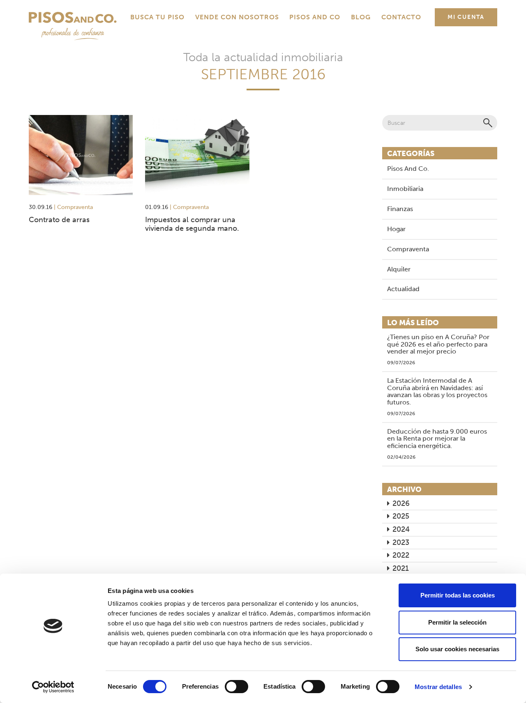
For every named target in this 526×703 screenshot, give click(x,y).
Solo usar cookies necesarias (457, 649)
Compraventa (408, 249)
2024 (401, 529)
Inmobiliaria (405, 189)
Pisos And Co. (408, 168)
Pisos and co (314, 17)
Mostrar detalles (438, 686)
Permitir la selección (457, 622)
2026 (401, 503)
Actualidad (403, 289)
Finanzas (400, 209)
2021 (400, 568)
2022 (400, 555)
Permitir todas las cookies (457, 595)
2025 (400, 516)
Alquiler (399, 269)
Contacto (401, 17)
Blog (361, 17)
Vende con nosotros (237, 17)
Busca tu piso (157, 17)
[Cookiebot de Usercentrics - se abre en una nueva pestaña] (53, 687)
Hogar (396, 229)
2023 (400, 542)
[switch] (236, 686)
